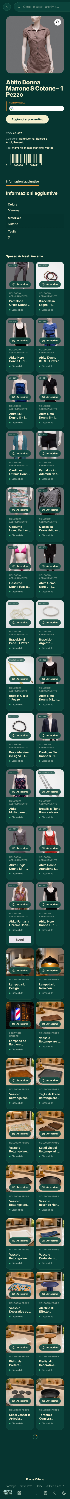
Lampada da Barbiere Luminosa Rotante (17, 1042)
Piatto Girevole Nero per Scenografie (19, 1470)
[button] (57, 22)
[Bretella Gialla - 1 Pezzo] (20, 670)
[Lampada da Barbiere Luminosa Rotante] (20, 1015)
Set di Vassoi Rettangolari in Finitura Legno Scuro (49, 1149)
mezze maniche (34, 147)
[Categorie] (28, 1493)
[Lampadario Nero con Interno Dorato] (50, 962)
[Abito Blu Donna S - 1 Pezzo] (20, 388)
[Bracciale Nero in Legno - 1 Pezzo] (20, 727)
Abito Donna (27, 138)
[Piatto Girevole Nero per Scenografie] (20, 1446)
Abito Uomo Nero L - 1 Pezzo (47, 585)
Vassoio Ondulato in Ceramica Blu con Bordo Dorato (48, 1256)
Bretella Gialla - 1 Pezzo (19, 697)
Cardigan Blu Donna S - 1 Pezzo (48, 754)
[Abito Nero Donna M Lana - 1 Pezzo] (50, 670)
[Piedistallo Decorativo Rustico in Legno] (50, 1339)
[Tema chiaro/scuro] (64, 1493)
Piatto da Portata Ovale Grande (48, 1470)
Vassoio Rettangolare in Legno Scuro (49, 1039)
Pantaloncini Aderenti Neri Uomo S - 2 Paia (48, 472)
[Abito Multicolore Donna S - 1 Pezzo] (20, 783)
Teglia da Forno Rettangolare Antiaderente (49, 1096)
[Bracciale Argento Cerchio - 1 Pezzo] (50, 614)
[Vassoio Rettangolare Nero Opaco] (20, 1178)
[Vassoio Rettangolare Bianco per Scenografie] (20, 1232)
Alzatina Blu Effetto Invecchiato (47, 1309)
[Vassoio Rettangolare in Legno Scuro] (50, 1015)
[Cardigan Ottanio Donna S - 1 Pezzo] (20, 445)
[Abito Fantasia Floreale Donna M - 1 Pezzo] (20, 896)
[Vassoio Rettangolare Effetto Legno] (20, 1071)
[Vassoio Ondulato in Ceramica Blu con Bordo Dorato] (50, 1232)
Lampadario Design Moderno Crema (17, 986)
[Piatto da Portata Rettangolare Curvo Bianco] (20, 1339)
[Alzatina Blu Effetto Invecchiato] (50, 1285)
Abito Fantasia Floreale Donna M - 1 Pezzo (19, 923)
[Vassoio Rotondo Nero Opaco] (50, 1178)
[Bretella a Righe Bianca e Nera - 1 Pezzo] (50, 783)
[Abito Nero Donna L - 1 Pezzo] (20, 332)
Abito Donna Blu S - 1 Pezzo (49, 359)
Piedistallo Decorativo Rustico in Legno (46, 1363)
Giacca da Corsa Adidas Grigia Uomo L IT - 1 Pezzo (49, 528)
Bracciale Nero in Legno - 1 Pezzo (19, 754)
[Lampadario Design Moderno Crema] (20, 962)
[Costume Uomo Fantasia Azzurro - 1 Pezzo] (20, 501)
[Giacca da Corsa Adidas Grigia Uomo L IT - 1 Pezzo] (50, 501)
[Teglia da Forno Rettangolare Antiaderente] (50, 1071)
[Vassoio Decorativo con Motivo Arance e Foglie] (20, 1285)
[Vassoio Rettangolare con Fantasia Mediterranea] (20, 1125)
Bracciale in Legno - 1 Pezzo (47, 303)
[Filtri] (37, 1493)
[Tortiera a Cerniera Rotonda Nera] (50, 1392)
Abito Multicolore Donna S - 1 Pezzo (17, 810)
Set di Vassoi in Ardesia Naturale (19, 1416)
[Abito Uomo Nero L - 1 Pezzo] (50, 557)
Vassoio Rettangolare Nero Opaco (18, 1203)
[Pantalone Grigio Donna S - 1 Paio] (20, 275)
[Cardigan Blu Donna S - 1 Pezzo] (50, 727)
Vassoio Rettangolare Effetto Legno (18, 1096)
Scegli (20, 939)
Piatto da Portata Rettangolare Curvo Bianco (18, 1363)
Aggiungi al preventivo (27, 119)
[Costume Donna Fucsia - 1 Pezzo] (20, 557)
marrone (17, 147)
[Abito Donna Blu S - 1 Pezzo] (50, 332)
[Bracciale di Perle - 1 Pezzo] (20, 614)
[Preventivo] (45, 1493)
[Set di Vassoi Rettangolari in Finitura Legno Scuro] (50, 1125)
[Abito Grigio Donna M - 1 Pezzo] (20, 839)
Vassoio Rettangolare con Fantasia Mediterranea (18, 1149)
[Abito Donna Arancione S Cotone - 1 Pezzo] (50, 839)
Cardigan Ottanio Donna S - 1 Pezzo (19, 472)
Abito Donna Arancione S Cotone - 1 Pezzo (47, 866)
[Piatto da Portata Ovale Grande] (50, 1446)
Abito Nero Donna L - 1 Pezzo (17, 359)
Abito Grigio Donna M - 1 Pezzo (17, 866)
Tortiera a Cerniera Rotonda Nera (48, 1416)
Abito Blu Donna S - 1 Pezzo (17, 415)
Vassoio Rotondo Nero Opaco (48, 1203)
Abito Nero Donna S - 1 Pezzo (47, 415)
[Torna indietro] (7, 7)
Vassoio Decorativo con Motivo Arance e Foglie (19, 1309)
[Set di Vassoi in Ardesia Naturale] (20, 1392)
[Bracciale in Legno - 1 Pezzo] (50, 275)
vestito (49, 147)
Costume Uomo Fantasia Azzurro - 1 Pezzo (19, 528)
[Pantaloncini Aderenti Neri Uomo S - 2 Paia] (50, 445)
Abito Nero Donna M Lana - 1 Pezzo (50, 697)
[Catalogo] (19, 1493)
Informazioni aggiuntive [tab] (22, 181)
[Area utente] (54, 1493)
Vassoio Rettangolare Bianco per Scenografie (18, 1256)
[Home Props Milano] (8, 1492)
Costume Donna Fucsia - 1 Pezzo (19, 585)
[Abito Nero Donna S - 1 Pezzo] (50, 388)
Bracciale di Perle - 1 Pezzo (19, 641)
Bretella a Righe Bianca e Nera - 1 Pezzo (49, 810)
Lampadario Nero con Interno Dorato (49, 986)
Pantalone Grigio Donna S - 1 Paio (19, 303)
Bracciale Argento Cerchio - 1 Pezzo (46, 641)
